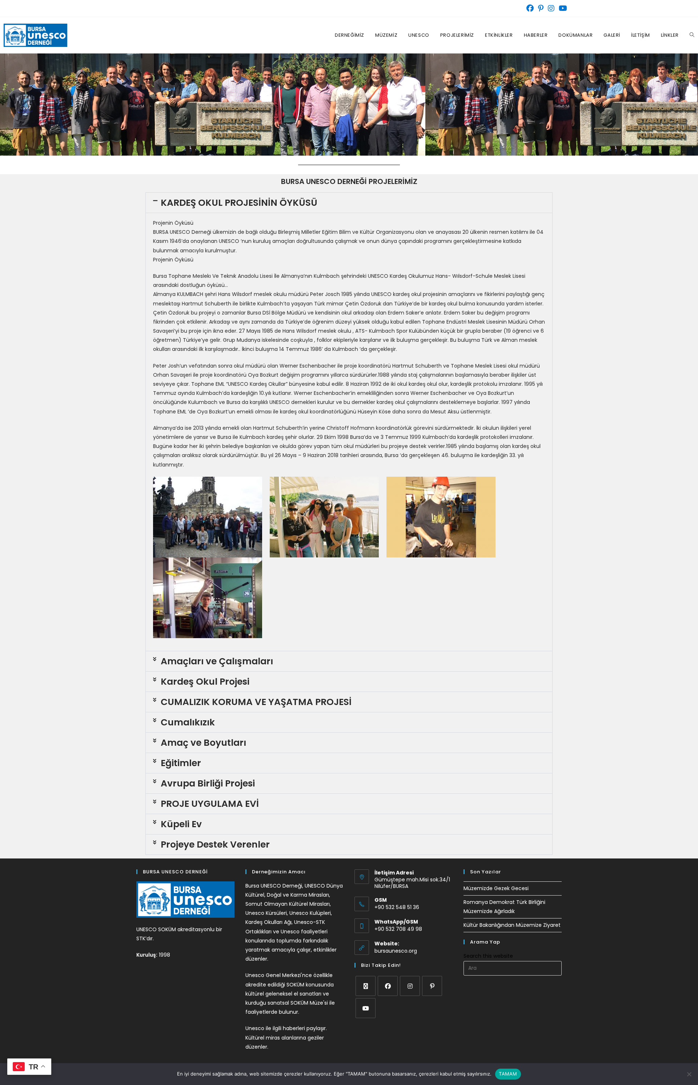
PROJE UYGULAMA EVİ (210, 803)
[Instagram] (410, 986)
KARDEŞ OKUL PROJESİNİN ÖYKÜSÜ (239, 202)
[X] (366, 986)
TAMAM (508, 1074)
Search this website (488, 956)
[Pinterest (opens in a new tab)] (541, 8)
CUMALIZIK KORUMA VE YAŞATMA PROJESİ (256, 702)
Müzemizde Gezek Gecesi (496, 888)
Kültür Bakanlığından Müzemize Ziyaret (512, 925)
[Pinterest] (432, 986)
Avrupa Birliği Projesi (208, 783)
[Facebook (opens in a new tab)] (530, 8)
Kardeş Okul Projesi (205, 681)
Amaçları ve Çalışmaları (217, 661)
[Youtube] (366, 1008)
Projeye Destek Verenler (215, 844)
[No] (689, 1074)
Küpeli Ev (181, 824)
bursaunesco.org (395, 950)
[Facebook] (388, 986)
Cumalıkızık (188, 722)
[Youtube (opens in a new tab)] (562, 8)
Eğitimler (181, 763)
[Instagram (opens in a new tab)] (551, 8)
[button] (349, 203)
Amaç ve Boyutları (203, 742)
